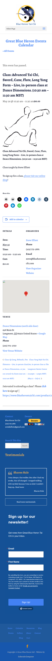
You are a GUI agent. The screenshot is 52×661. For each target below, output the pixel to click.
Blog (40, 628)
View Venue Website (12, 350)
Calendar (19, 628)
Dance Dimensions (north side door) (20, 326)
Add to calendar (16, 219)
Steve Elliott (32, 240)
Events (11, 633)
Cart (28, 638)
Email (11, 549)
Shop (21, 638)
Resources (31, 628)
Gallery (20, 633)
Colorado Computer (26, 656)
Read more (19, 487)
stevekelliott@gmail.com (15, 427)
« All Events (8, 51)
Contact (38, 633)
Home (10, 628)
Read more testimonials (26, 502)
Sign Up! (26, 602)
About (28, 633)
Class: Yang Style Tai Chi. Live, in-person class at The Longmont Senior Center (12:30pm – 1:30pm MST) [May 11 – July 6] (38, 369)
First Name (13, 562)
